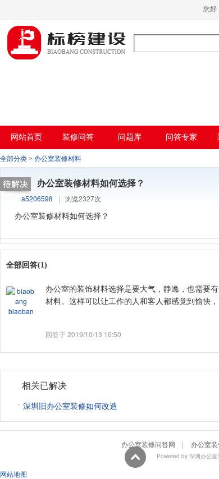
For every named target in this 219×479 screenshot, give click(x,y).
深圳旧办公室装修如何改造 (70, 405)
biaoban (21, 311)
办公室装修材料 (57, 159)
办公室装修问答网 (66, 42)
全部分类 (13, 159)
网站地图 (13, 473)
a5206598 (37, 198)
